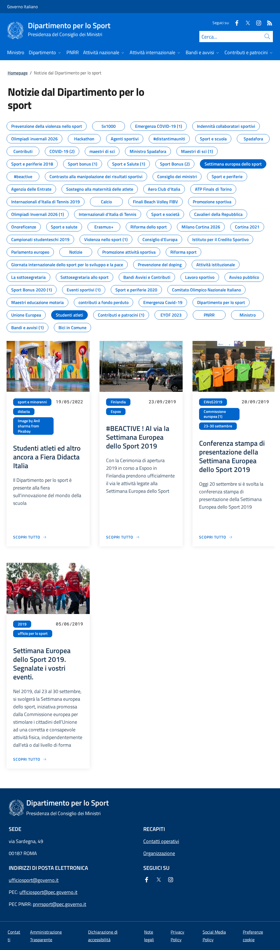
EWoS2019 (213, 402)
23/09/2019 (162, 401)
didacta (24, 412)
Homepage (18, 72)
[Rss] (267, 22)
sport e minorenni (32, 402)
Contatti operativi (161, 841)
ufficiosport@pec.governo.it (48, 892)
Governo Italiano (22, 6)
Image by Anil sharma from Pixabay (29, 426)
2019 (22, 624)
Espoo (116, 412)
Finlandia (118, 402)
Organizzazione (159, 853)
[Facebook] (234, 22)
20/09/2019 (255, 401)
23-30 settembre (218, 426)
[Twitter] (245, 22)
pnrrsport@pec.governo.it (59, 904)
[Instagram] (256, 22)
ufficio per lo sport (33, 633)
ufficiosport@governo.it (34, 880)
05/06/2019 (69, 624)
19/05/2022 (69, 401)
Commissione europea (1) (215, 414)
